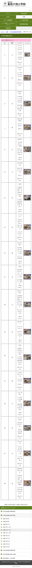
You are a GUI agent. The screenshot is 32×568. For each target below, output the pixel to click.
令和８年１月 (6, 524)
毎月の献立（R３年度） (9, 558)
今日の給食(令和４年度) (9, 554)
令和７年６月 (6, 541)
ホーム (8, 13)
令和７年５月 (6, 544)
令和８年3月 (6, 518)
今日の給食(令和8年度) (9, 511)
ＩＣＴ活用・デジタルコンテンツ (8, 24)
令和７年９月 (6, 535)
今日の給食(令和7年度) (15, 31)
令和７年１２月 (7, 527)
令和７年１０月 (7, 533)
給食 (7, 31)
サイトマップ (16, 566)
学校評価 (8, 28)
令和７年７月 (6, 538)
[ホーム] (16, 3)
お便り (8, 17)
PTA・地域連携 (8, 20)
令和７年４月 (6, 547)
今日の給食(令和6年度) (9, 550)
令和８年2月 (6, 521)
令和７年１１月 (7, 530)
